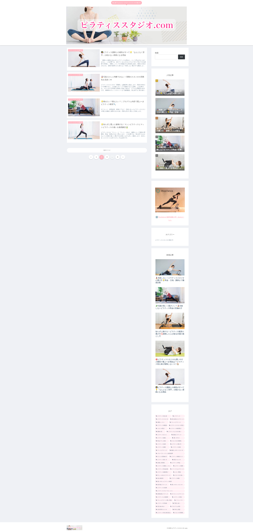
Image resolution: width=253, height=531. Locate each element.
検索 (157, 53)
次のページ (106, 150)
